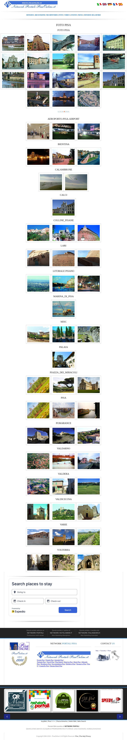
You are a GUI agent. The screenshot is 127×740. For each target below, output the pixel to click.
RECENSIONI (40, 15)
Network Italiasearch (89, 633)
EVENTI (74, 15)
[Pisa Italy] (104, 4)
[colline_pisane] (38, 233)
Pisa (49, 721)
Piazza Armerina (61, 721)
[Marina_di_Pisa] (63, 309)
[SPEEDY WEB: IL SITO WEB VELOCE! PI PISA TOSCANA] (87, 700)
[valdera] (38, 486)
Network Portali (35, 633)
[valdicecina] (38, 512)
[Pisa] (99, 4)
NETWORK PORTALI (72, 726)
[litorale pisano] (38, 283)
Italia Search (82, 721)
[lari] (38, 258)
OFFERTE (30, 15)
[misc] (38, 334)
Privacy (88, 736)
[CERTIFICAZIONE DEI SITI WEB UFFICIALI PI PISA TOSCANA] (63, 700)
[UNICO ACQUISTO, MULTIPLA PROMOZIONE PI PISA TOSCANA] (16, 700)
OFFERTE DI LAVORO (92, 15)
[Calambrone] (51, 182)
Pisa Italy (82, 736)
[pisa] (13, 43)
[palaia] (63, 359)
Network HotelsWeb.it (61, 633)
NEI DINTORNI (52, 15)
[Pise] (115, 4)
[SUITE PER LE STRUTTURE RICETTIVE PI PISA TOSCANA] (111, 700)
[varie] (38, 537)
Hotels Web (72, 721)
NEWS (80, 15)
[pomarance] (38, 435)
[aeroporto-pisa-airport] (38, 131)
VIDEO (67, 15)
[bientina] (38, 157)
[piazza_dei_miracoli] (38, 385)
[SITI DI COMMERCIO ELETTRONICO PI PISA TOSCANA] (39, 700)
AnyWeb (44, 721)
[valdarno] (38, 461)
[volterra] (38, 562)
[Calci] (63, 207)
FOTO (61, 15)
